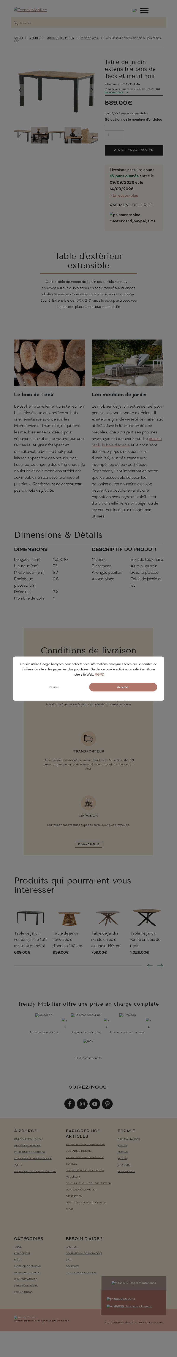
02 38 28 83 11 (124, 1299)
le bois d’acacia (116, 445)
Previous (20, 90)
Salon (122, 1145)
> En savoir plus (124, 195)
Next (92, 90)
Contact (72, 1266)
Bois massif (126, 1171)
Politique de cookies (29, 1152)
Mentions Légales (27, 1145)
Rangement (22, 1253)
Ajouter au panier (133, 150)
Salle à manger (129, 1139)
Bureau (123, 1152)
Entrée (122, 1158)
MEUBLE (34, 38)
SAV (68, 1260)
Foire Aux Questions (81, 1272)
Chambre (124, 1165)
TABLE (18, 1247)
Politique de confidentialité (35, 1171)
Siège (18, 1260)
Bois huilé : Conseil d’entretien (88, 1183)
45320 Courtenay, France (133, 1306)
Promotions (23, 1292)
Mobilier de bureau (27, 1266)
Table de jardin (90, 38)
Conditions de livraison (84, 1253)
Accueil (18, 38)
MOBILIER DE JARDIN (60, 38)
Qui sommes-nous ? (28, 1139)
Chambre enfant (26, 1285)
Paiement (72, 1247)
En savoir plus (114, 92)
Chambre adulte (25, 1279)
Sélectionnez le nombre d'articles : (133, 123)
